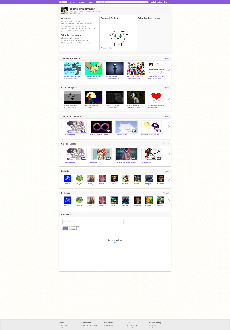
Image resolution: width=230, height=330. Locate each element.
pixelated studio (146, 162)
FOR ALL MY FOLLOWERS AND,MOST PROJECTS (101, 135)
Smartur (67, 184)
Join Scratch (156, 2)
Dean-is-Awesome (114, 184)
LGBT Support (70, 135)
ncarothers (160, 184)
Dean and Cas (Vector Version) (94, 76)
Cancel (72, 229)
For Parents (63, 328)
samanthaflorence (71, 107)
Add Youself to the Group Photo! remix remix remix (136, 76)
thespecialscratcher (161, 205)
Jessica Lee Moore (112, 105)
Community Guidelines (89, 325)
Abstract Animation (70, 105)
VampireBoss (149, 184)
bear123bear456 (126, 184)
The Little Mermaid (91, 105)
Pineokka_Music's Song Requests (126, 162)
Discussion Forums (88, 328)
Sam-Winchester (113, 107)
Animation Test (106, 48)
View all (166, 58)
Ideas (91, 2)
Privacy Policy (131, 328)
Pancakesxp (138, 184)
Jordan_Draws (91, 184)
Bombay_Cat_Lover (135, 107)
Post (65, 229)
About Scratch (64, 325)
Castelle (89, 107)
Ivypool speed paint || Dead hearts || (136, 105)
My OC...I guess (111, 76)
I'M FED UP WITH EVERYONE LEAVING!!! (151, 135)
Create (72, 2)
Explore (82, 2)
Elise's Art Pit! (95, 162)
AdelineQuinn (154, 107)
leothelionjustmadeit (71, 78)
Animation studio (121, 135)
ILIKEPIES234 (149, 205)
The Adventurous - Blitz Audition (72, 76)
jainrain (101, 184)
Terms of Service (132, 325)
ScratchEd (152, 325)
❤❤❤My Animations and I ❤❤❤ (157, 105)
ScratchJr (152, 328)
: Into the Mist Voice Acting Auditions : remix (157, 76)
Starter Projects (109, 325)
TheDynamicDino (80, 184)
